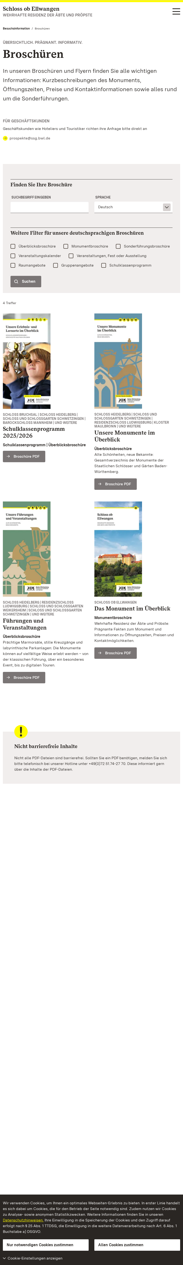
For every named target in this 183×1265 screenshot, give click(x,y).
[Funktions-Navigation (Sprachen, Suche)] (176, 12)
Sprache (103, 197)
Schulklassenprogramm (130, 265)
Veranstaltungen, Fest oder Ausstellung (112, 255)
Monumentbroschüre (89, 246)
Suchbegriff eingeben (31, 197)
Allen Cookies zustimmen (120, 1245)
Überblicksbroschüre (37, 246)
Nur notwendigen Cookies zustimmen (40, 1245)
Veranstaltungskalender (40, 255)
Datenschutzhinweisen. (23, 1220)
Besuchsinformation (16, 28)
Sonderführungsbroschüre (147, 246)
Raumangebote (32, 265)
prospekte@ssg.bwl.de (30, 138)
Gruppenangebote (77, 265)
